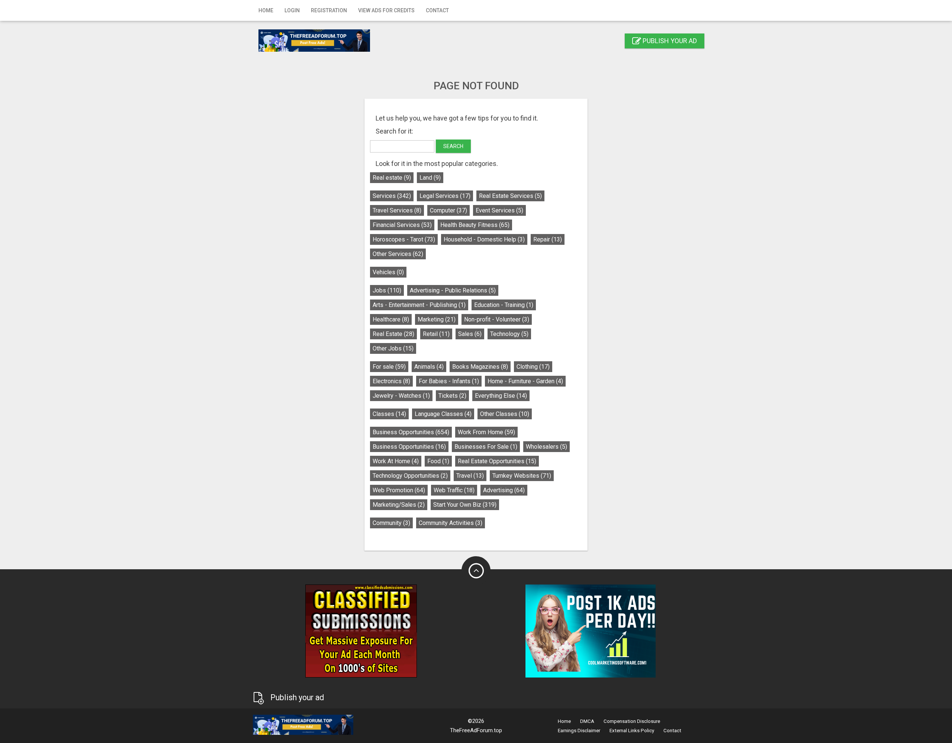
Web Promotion (399, 490)
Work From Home (486, 432)
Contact (437, 10)
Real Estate (393, 333)
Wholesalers (546, 446)
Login (292, 10)
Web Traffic (454, 490)
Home (265, 10)
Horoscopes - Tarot (404, 239)
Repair (547, 239)
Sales (470, 333)
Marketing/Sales (399, 504)
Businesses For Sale (485, 446)
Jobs (387, 290)
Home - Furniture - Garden (525, 381)
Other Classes (504, 413)
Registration (329, 10)
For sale (389, 366)
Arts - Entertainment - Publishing (419, 304)
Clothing (533, 366)
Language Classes (443, 413)
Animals (429, 366)
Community (391, 522)
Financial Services (402, 224)
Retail (436, 333)
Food (438, 461)
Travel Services (397, 210)
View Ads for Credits (386, 10)
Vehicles (388, 272)
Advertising (504, 490)
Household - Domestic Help (484, 239)
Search (453, 146)
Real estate (392, 177)
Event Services (499, 210)
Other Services (398, 253)
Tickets (452, 395)
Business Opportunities (411, 432)
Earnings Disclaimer (579, 730)
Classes (389, 413)
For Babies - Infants (449, 381)
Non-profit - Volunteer (496, 319)
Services (392, 195)
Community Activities (450, 522)
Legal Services (444, 195)
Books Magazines (480, 366)
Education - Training (503, 304)
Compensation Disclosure (632, 721)
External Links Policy (632, 730)
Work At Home (396, 461)
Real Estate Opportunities (497, 461)
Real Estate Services (510, 195)
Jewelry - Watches (401, 395)
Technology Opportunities (410, 475)
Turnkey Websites (521, 475)
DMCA (587, 721)
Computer (448, 210)
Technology (509, 333)
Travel (470, 475)
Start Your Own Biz (464, 504)
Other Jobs (393, 348)
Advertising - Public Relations (453, 290)
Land (430, 177)
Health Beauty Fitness (474, 224)
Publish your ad (669, 41)
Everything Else (501, 395)
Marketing (437, 319)
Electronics (391, 381)
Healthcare (391, 319)
